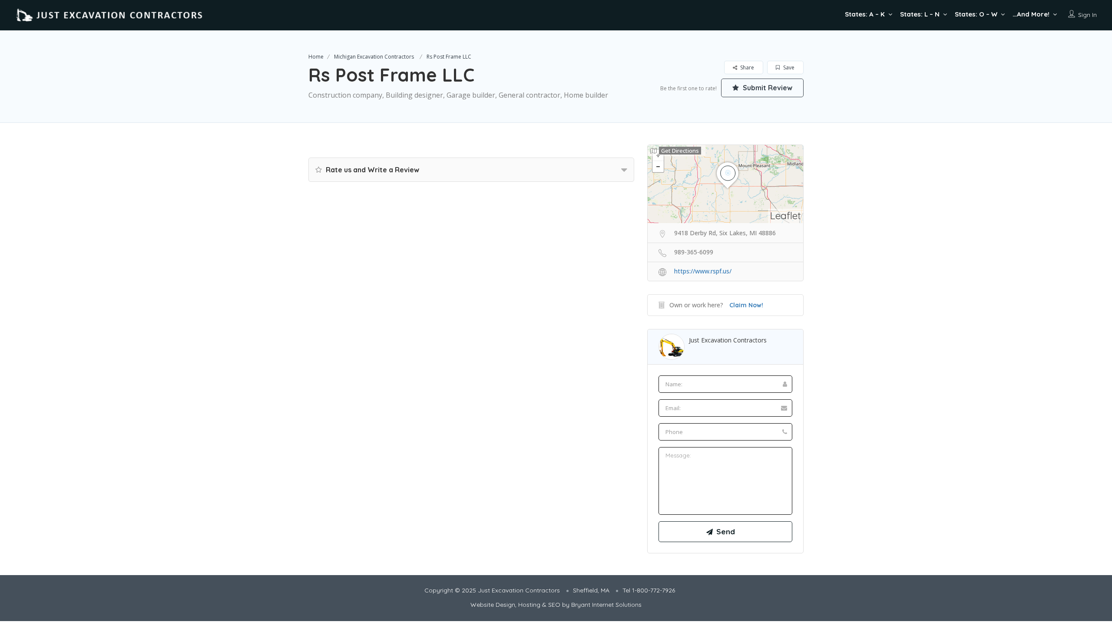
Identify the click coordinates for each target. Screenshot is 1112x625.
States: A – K (865, 14)
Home (316, 56)
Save (788, 67)
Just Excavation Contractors (728, 340)
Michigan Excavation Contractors (374, 56)
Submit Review (766, 87)
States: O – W (976, 14)
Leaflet (785, 215)
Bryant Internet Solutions (606, 605)
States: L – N (920, 14)
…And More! (1031, 14)
